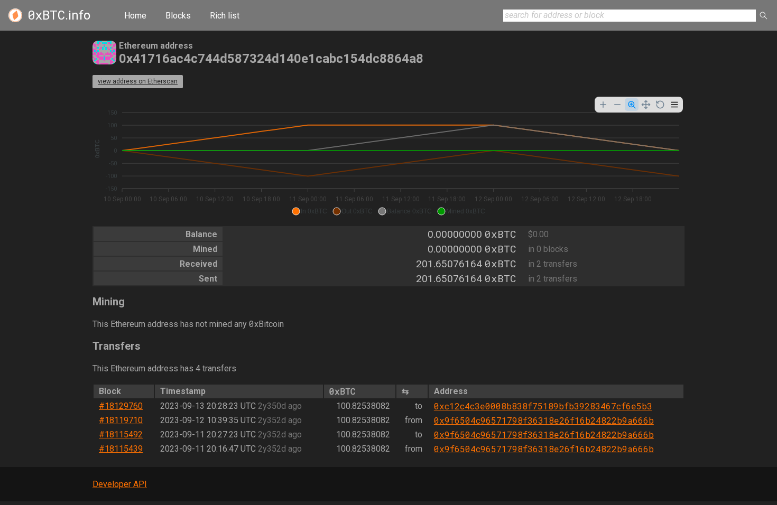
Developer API (119, 484)
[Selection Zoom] (632, 104)
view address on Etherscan (138, 81)
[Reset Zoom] (660, 104)
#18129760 (121, 406)
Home (135, 16)
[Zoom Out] (617, 104)
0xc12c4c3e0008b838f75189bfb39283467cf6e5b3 (543, 406)
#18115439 (121, 449)
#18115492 (121, 434)
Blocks (178, 16)
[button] (309, 211)
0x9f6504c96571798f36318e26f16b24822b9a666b (544, 420)
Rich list (224, 16)
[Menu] (674, 104)
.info (58, 15)
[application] (388, 157)
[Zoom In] (603, 104)
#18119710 (121, 420)
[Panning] (646, 104)
